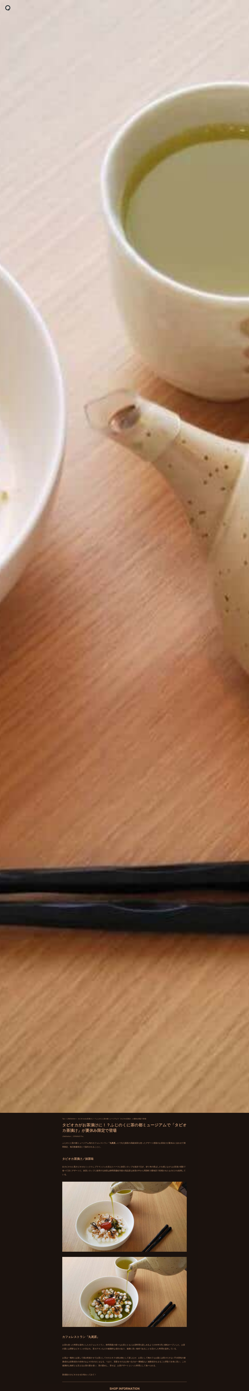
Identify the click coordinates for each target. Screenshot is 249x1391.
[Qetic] (8, 8)
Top (63, 1119)
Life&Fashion (71, 1119)
